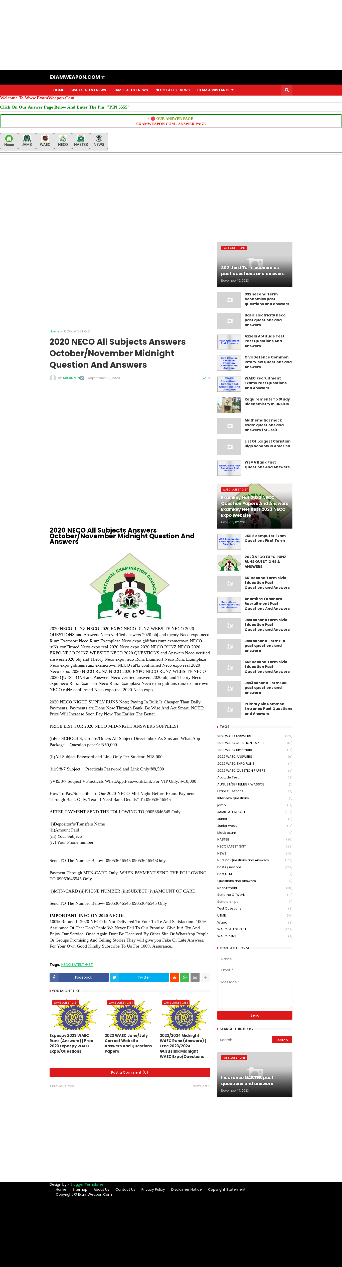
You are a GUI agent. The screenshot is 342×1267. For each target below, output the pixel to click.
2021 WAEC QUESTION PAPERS (254, 742)
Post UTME (254, 874)
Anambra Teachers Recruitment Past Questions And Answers (267, 604)
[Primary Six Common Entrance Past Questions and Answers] (229, 710)
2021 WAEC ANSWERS (254, 736)
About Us (101, 1189)
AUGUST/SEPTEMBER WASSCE (254, 784)
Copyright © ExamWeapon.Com (84, 1194)
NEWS (254, 853)
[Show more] (205, 977)
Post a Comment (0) (129, 1072)
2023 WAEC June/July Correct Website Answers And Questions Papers (128, 1043)
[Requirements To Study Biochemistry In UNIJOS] (229, 405)
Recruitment (254, 888)
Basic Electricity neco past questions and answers (265, 320)
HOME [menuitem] (58, 90)
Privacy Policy (153, 1189)
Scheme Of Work (254, 894)
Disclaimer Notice (186, 1189)
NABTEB (254, 839)
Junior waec (254, 825)
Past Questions (254, 867)
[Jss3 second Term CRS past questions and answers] (229, 689)
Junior (254, 818)
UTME (254, 915)
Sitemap (80, 1189)
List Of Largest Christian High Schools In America (268, 444)
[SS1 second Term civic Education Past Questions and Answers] (229, 584)
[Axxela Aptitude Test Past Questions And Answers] (229, 342)
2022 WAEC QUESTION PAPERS (254, 770)
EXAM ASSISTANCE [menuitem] (213, 90)
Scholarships (254, 901)
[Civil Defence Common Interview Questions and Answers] (229, 363)
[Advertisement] (150, 35)
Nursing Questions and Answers (254, 860)
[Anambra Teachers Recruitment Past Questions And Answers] (229, 605)
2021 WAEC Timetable (254, 749)
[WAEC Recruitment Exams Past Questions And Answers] (229, 384)
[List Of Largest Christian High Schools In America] (229, 447)
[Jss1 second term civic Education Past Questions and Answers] (229, 626)
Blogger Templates (87, 1184)
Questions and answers (254, 881)
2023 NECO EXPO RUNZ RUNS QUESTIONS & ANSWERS (265, 562)
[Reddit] (174, 977)
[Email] (195, 977)
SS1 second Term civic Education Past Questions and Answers (267, 583)
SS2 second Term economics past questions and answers (267, 299)
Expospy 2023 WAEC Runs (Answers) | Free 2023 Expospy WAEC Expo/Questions (71, 1043)
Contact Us (125, 1189)
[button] (286, 90)
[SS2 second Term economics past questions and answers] (229, 300)
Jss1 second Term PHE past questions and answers (265, 646)
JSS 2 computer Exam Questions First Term (265, 538)
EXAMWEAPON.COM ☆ (77, 77)
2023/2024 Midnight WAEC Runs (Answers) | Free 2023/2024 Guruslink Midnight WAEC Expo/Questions (183, 1046)
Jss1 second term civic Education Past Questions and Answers (267, 625)
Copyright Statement (227, 1189)
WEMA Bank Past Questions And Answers (267, 465)
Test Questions (254, 908)
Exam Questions (254, 791)
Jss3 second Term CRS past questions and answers (266, 688)
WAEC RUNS (254, 936)
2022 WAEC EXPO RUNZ (254, 763)
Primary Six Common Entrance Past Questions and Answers (268, 709)
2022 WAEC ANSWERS (254, 756)
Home (55, 331)
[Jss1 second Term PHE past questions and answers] (229, 647)
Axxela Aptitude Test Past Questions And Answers (264, 341)
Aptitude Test (254, 777)
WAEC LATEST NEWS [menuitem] (88, 90)
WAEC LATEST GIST (254, 929)
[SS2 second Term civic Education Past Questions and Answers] (229, 668)
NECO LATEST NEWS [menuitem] (172, 90)
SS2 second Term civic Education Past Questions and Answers (267, 667)
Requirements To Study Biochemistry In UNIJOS (267, 402)
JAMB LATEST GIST (254, 811)
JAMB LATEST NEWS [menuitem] (131, 90)
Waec (254, 922)
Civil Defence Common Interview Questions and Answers (268, 362)
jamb (254, 805)
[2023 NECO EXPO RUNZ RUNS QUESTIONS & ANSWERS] (229, 563)
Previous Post (63, 1086)
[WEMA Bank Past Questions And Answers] (229, 468)
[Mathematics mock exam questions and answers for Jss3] (229, 426)
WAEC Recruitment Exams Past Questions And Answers (266, 383)
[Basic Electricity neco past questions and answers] (229, 321)
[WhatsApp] (184, 977)
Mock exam (254, 832)
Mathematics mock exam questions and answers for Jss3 (264, 425)
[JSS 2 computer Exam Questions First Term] (229, 542)
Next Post (200, 1086)
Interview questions (254, 798)
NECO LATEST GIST (77, 331)
